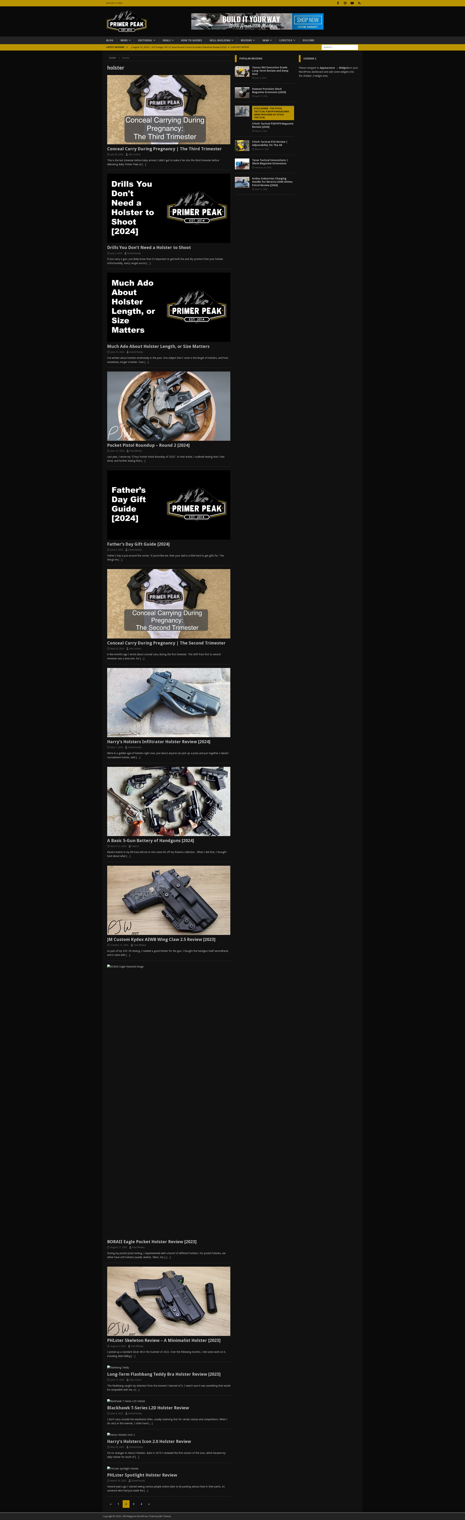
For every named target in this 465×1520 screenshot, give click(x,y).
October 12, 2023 (119, 945)
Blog (109, 40)
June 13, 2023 (117, 1379)
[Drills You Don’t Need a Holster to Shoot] (168, 208)
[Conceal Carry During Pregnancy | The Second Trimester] (168, 603)
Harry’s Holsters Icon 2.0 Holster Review (149, 1441)
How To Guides (191, 40)
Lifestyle (285, 40)
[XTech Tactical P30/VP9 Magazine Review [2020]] (242, 111)
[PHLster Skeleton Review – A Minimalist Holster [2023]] (168, 1301)
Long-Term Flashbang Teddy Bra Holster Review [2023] (164, 1374)
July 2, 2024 (116, 253)
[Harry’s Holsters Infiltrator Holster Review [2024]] (168, 702)
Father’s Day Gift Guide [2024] (138, 544)
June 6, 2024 (116, 549)
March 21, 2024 (118, 846)
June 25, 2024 (117, 352)
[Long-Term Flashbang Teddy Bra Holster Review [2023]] (168, 1368)
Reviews (246, 40)
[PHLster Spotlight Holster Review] (168, 1469)
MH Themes (165, 1516)
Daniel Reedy (134, 253)
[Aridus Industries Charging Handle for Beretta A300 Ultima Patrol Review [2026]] (242, 182)
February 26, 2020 (263, 167)
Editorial (145, 40)
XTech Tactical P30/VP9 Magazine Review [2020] (273, 117)
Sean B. (135, 846)
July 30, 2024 (116, 154)
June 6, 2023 (116, 1413)
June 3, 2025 (260, 78)
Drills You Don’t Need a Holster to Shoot (149, 247)
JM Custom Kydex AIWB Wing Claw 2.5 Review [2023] (161, 939)
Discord (308, 40)
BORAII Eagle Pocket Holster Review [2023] (152, 1241)
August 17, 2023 (118, 1247)
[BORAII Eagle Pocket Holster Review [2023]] (168, 1101)
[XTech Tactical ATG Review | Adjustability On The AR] (242, 145)
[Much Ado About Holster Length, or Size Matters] (168, 307)
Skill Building (219, 40)
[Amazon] (359, 3)
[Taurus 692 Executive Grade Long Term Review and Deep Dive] (242, 71)
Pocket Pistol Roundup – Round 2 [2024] (148, 445)
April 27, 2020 (261, 96)
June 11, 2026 (261, 189)
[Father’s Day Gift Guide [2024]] (168, 505)
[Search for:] (340, 47)
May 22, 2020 (261, 131)
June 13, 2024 (117, 450)
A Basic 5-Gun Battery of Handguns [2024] (150, 840)
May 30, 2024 (117, 648)
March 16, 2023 (118, 1480)
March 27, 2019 (262, 149)
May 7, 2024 (116, 747)
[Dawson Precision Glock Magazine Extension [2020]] (242, 92)
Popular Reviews (250, 58)
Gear (265, 40)
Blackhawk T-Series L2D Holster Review (148, 1407)
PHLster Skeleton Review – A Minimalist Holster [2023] (164, 1340)
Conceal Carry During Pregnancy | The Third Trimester (164, 148)
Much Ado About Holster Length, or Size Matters (158, 346)
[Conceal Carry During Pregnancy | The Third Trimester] (168, 109)
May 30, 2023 (117, 1447)
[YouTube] (352, 3)
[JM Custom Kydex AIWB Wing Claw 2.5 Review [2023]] (168, 900)
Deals (167, 40)
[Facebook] (338, 3)
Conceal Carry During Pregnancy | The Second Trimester (166, 643)
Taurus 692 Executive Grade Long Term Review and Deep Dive (270, 70)
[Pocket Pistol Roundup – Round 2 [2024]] (168, 406)
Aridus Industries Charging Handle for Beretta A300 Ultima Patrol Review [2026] (272, 181)
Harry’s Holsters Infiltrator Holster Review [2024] (158, 741)
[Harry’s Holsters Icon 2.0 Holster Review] (168, 1435)
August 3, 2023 (118, 1346)
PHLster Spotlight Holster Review (142, 1475)
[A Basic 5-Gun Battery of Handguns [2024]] (168, 801)
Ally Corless (135, 154)
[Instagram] (345, 3)
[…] (144, 164)
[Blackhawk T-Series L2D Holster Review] (168, 1401)
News (124, 40)
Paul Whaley (136, 450)
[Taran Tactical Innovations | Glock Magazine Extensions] (242, 163)
